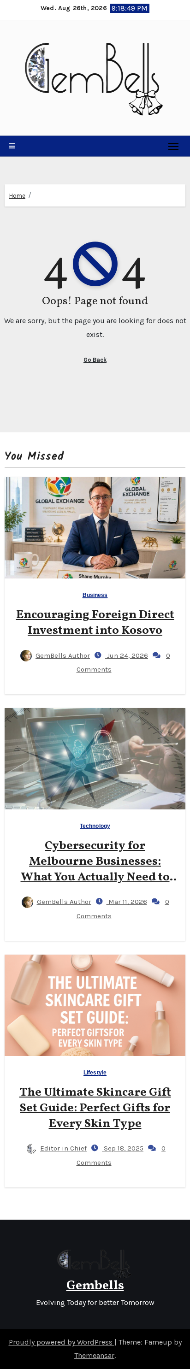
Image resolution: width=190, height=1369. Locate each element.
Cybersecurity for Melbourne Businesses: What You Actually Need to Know (95, 869)
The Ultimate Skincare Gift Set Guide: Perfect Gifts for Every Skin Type (95, 1108)
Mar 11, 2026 (127, 901)
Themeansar (94, 1355)
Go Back (95, 359)
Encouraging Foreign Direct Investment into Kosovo (95, 623)
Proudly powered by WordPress (61, 1342)
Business (95, 595)
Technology (95, 826)
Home (17, 195)
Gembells (95, 1286)
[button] (12, 146)
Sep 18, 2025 (122, 1148)
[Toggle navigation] (173, 146)
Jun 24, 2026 (126, 655)
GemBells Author (63, 655)
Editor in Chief (63, 1148)
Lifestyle (95, 1073)
